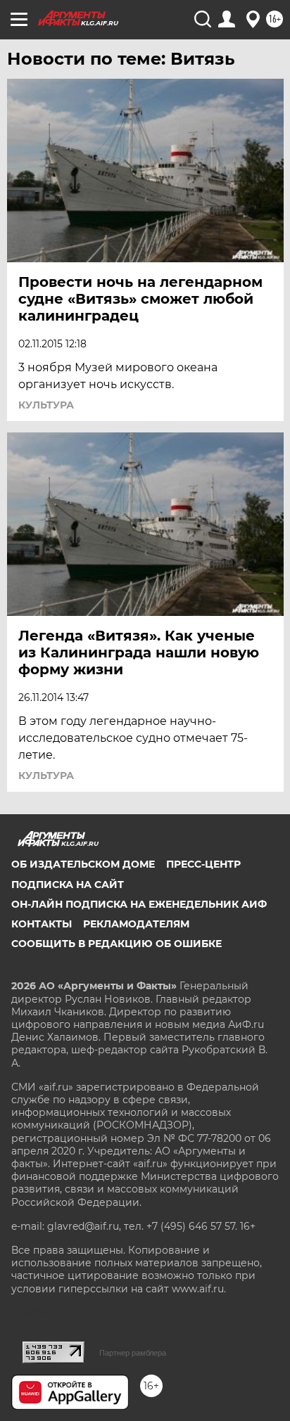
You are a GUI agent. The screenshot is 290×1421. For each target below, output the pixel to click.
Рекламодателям (136, 924)
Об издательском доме (83, 864)
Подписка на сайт (67, 884)
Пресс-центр (203, 864)
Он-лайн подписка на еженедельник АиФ (139, 904)
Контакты (41, 924)
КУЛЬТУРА (46, 405)
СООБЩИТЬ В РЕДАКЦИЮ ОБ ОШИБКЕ (116, 943)
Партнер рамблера (132, 1353)
